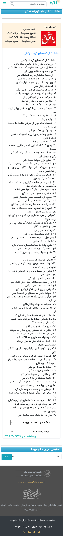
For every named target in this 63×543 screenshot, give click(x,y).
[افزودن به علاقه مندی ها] (23, 532)
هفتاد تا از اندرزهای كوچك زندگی (41, 53)
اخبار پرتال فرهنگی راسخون (31, 482)
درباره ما (22, 520)
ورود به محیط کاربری (41, 526)
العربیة (27, 526)
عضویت (13, 520)
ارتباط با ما (32, 520)
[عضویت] (29, 532)
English (18, 526)
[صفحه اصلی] (39, 532)
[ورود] (34, 532)
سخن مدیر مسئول (47, 520)
